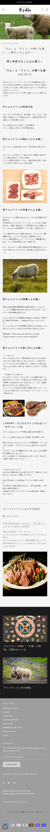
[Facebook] (3, 782)
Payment (6, 712)
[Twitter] (9, 782)
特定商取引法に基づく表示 (12, 727)
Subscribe (11, 764)
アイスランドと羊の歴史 (17, 687)
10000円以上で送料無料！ (25, 2)
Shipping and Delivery (11, 708)
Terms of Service (9, 731)
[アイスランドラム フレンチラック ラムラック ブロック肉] (25, 574)
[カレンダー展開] (5, 827)
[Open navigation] (3, 9)
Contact (5, 735)
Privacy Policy (8, 716)
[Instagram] (14, 782)
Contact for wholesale (11, 720)
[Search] (43, 10)
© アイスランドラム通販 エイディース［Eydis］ (25, 812)
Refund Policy (8, 724)
